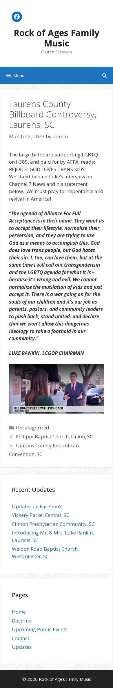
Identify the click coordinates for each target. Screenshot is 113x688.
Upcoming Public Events (40, 629)
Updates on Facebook (37, 506)
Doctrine (21, 620)
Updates (22, 647)
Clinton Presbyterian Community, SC (53, 524)
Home (19, 611)
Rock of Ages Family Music (56, 38)
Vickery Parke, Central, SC (40, 515)
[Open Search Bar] (104, 75)
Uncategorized (32, 427)
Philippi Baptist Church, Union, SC (54, 436)
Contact (20, 638)
